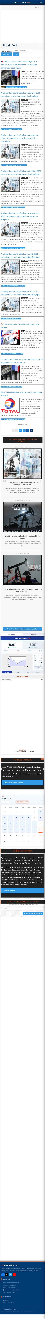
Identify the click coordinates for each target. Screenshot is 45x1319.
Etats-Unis (19, 770)
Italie (3, 774)
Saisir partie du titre (7, 51)
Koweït (8, 774)
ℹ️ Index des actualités (9, 1287)
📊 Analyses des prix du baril (11, 1290)
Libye (13, 774)
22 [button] (34, 830)
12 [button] (16, 824)
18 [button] (11, 830)
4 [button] (10, 818)
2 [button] (40, 812)
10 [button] (5, 824)
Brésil (23, 767)
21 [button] (28, 830)
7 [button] (28, 818)
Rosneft (13, 882)
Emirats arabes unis (8, 770)
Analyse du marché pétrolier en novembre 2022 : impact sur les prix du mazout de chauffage (19, 138)
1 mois (7, 672)
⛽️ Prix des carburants (9, 1292)
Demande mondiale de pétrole (23, 867)
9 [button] (40, 818)
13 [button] (22, 824)
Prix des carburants (33, 877)
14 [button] (28, 824)
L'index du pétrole (9, 890)
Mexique (18, 774)
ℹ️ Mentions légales (8, 1302)
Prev (4, 481)
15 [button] (34, 824)
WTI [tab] (33, 634)
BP (42, 858)
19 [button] (16, 830)
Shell (33, 882)
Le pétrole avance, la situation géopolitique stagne (22, 537)
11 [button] (11, 824)
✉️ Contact (6, 1300)
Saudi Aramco (26, 882)
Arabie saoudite (13, 767)
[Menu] (41, 2)
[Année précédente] (3, 802)
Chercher (6, 54)
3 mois (17, 672)
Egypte (39, 767)
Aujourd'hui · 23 (22, 802)
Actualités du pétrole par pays (13, 782)
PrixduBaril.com (7, 1309)
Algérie (4, 767)
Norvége (30, 774)
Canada (28, 767)
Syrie (3, 776)
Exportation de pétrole (18, 870)
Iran (39, 770)
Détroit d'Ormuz (38, 867)
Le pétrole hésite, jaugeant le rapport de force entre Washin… (22, 590)
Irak (34, 770)
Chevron (13, 860)
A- (40, 7)
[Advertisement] (22, 27)
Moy (36, 667)
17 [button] (5, 830)
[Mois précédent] (7, 802)
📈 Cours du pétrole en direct (11, 1282)
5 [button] (16, 818)
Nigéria (24, 774)
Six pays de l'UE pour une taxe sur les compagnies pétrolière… (22, 484)
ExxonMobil (29, 870)
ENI (2, 870)
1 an (27, 672)
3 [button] (4, 818)
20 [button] (22, 830)
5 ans (38, 672)
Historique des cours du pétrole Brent (12, 872)
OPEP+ (3, 875)
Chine (34, 767)
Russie (37, 774)
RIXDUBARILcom (10, 1265)
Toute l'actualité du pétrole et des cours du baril (22, 629)
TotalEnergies (14, 884)
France (28, 770)
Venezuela (9, 776)
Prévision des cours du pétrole (25, 880)
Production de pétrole (8, 880)
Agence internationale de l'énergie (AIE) (13, 858)
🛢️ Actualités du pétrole (9, 1285)
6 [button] (22, 818)
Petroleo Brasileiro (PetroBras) (16, 877)
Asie (38, 858)
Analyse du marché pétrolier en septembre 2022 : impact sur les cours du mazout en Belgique (20, 216)
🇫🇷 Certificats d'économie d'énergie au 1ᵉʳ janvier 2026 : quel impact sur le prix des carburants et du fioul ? (19, 64)
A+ (36, 7)
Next (41, 481)
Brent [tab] (11, 634)
